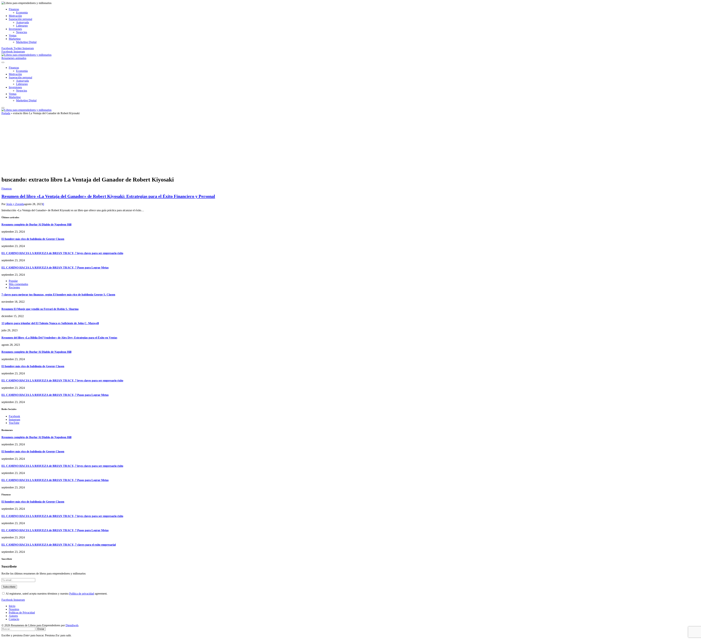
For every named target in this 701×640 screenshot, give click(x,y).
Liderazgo (22, 25)
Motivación (15, 15)
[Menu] (2, 62)
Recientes (14, 287)
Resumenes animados (13, 58)
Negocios (21, 32)
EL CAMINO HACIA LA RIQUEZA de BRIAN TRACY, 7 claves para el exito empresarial (58, 544)
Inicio (12, 606)
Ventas (12, 35)
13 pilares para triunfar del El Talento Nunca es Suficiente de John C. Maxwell (50, 323)
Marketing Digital (26, 42)
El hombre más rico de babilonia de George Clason (32, 238)
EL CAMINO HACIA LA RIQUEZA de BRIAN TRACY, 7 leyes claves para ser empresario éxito (62, 253)
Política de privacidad (81, 593)
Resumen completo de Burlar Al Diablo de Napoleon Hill (36, 224)
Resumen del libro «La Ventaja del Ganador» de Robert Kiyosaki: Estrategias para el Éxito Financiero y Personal (108, 196)
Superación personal (20, 19)
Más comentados (18, 284)
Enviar (40, 629)
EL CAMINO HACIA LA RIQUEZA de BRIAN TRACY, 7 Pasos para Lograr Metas (55, 267)
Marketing (15, 38)
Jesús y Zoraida (15, 204)
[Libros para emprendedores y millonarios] (26, 54)
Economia (22, 12)
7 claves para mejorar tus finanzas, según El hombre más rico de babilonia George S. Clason (58, 294)
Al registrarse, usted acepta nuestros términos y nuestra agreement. (56, 593)
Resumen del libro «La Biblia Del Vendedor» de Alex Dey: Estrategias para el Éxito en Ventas (59, 337)
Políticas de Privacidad (22, 612)
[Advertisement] (350, 146)
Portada (5, 113)
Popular (13, 280)
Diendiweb (72, 625)
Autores (13, 615)
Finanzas (14, 9)
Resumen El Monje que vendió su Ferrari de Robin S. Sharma (39, 309)
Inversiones (15, 28)
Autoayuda (22, 22)
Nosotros (14, 609)
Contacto (14, 619)
